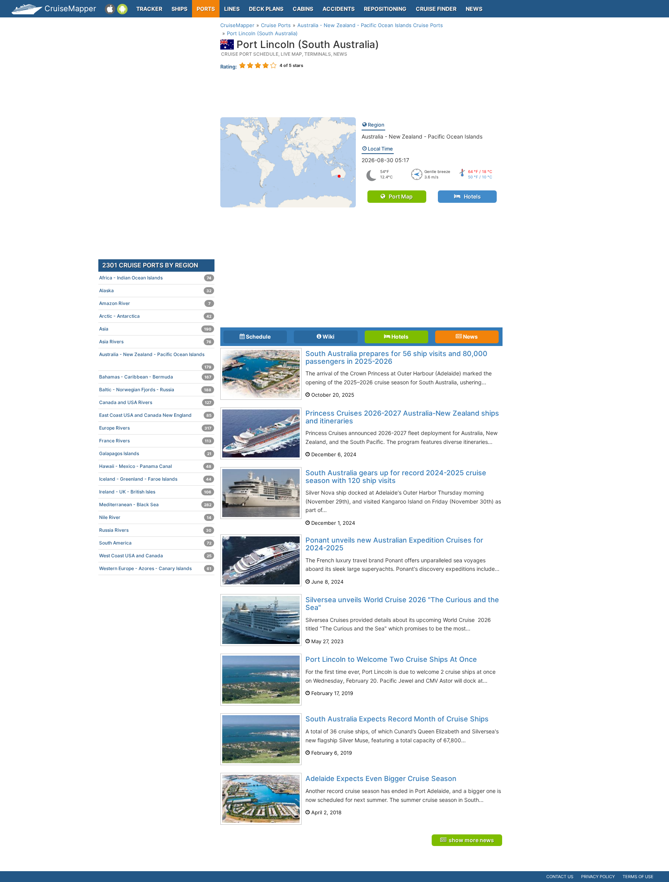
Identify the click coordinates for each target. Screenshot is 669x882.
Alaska (155, 290)
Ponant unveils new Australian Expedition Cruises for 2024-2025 (394, 544)
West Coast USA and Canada (155, 555)
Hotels (470, 196)
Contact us (559, 876)
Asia (155, 329)
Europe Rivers (155, 428)
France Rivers (155, 441)
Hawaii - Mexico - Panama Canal (155, 466)
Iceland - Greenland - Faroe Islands (155, 479)
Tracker (149, 8)
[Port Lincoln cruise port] (288, 162)
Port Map (399, 196)
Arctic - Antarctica (155, 316)
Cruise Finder (436, 8)
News (474, 8)
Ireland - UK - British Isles (155, 492)
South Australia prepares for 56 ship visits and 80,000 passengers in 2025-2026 (396, 357)
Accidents (338, 8)
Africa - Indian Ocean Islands (155, 278)
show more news (470, 840)
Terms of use (638, 876)
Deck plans (266, 8)
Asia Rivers (155, 341)
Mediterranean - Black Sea (155, 504)
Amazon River (155, 303)
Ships (179, 8)
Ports (206, 8)
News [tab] (470, 336)
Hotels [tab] (399, 336)
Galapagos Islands (155, 453)
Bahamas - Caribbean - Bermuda (155, 377)
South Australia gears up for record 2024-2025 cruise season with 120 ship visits (395, 477)
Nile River (155, 517)
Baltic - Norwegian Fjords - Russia (155, 389)
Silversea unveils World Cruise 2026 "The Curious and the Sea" (402, 603)
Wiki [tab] (327, 336)
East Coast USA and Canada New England (155, 415)
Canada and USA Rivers (155, 402)
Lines (232, 8)
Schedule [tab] (258, 336)
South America (155, 543)
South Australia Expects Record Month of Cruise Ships (397, 719)
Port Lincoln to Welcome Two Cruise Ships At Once (391, 659)
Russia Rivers (155, 530)
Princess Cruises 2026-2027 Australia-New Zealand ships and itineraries (402, 417)
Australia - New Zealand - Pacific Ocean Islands (422, 136)
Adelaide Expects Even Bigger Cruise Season (380, 778)
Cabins (303, 8)
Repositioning (385, 8)
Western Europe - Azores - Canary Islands (155, 568)
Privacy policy (598, 876)
